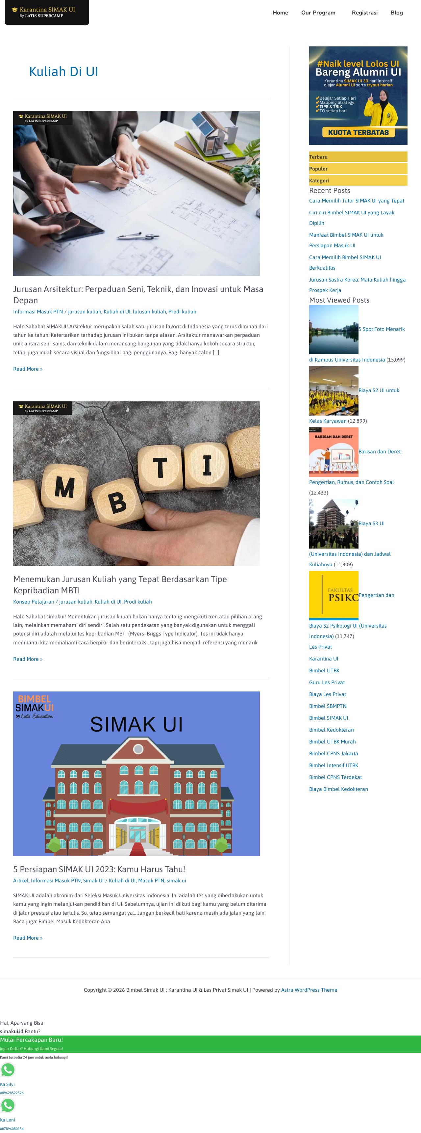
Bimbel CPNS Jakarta (333, 753)
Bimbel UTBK (324, 670)
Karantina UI (323, 658)
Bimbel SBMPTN (328, 706)
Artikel (21, 880)
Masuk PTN (151, 880)
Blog (397, 12)
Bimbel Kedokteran (331, 730)
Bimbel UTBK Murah (332, 741)
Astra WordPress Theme (309, 990)
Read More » (28, 368)
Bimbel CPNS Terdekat (335, 777)
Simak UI (93, 880)
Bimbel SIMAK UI (328, 718)
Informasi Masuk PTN (38, 311)
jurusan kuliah (84, 311)
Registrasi (365, 12)
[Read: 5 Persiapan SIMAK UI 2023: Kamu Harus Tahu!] (136, 773)
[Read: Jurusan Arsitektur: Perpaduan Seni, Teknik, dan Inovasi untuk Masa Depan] (136, 193)
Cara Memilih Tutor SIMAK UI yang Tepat (356, 200)
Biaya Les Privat (327, 694)
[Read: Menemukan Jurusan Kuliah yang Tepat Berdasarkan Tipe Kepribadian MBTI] (136, 483)
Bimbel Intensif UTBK (333, 765)
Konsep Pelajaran (33, 602)
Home (280, 12)
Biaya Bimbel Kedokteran (338, 789)
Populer (318, 169)
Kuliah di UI (117, 311)
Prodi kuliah (182, 311)
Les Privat (320, 647)
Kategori (319, 180)
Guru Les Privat (327, 682)
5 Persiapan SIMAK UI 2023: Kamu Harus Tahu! (99, 869)
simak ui (176, 880)
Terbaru (318, 157)
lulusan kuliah (149, 311)
